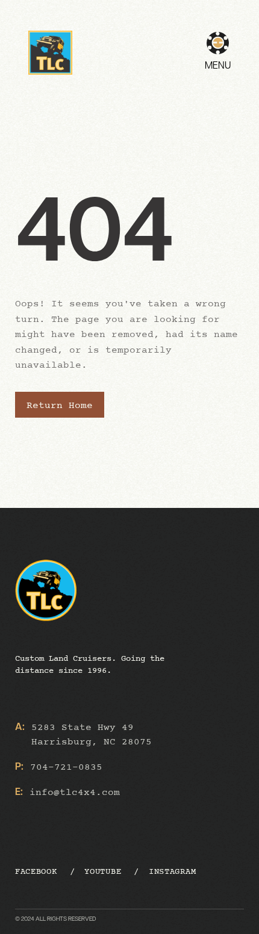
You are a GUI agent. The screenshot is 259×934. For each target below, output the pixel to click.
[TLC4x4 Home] (109, 600)
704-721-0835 (66, 767)
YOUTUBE (102, 871)
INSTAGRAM (172, 871)
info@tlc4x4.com (75, 792)
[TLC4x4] (50, 53)
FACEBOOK (36, 871)
